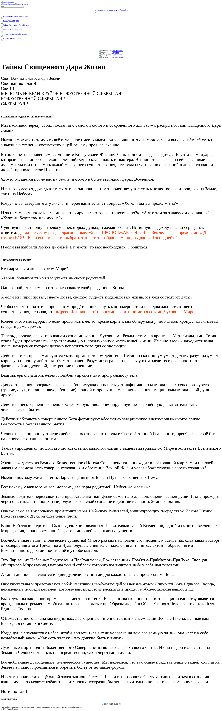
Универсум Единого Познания (15, 34)
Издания (115, 53)
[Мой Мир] (112, 704)
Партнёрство (117, 55)
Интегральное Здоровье (12, 29)
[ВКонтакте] (105, 704)
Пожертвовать (117, 51)
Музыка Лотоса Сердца (12, 38)
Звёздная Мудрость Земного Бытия (16, 16)
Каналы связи (117, 57)
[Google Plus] (117, 704)
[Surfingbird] (119, 704)
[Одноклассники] (110, 704)
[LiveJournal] (115, 704)
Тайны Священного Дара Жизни (16, 25)
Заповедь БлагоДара (11, 21)
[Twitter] (107, 704)
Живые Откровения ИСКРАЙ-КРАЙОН (113, 10)
